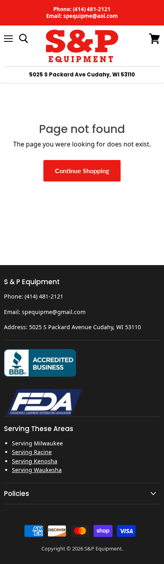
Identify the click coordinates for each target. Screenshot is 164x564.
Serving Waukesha (37, 470)
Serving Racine (32, 452)
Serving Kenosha (34, 461)
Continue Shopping (82, 170)
